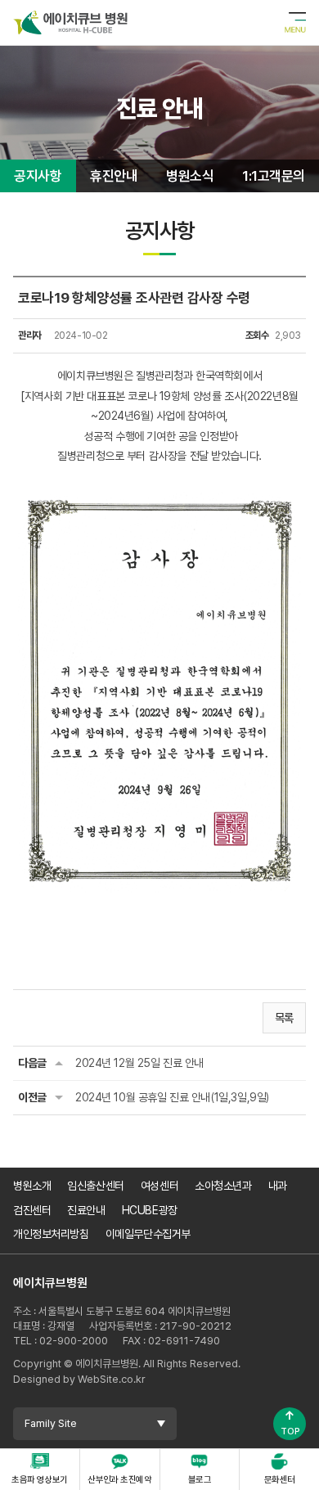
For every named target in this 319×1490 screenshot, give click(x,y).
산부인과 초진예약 (119, 1479)
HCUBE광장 (149, 1210)
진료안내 (86, 1210)
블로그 (199, 1479)
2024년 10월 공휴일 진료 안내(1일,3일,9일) (172, 1097)
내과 (277, 1185)
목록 (284, 1017)
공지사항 (37, 176)
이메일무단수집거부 (148, 1233)
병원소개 (32, 1185)
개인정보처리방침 (51, 1233)
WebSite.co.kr (112, 1379)
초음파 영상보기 (39, 1479)
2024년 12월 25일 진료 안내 (139, 1062)
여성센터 (159, 1185)
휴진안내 (113, 176)
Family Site (51, 1423)
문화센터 (279, 1479)
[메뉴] (295, 23)
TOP (290, 1422)
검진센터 (32, 1210)
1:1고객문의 (273, 176)
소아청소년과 (223, 1185)
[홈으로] (70, 20)
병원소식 (189, 176)
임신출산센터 (95, 1185)
